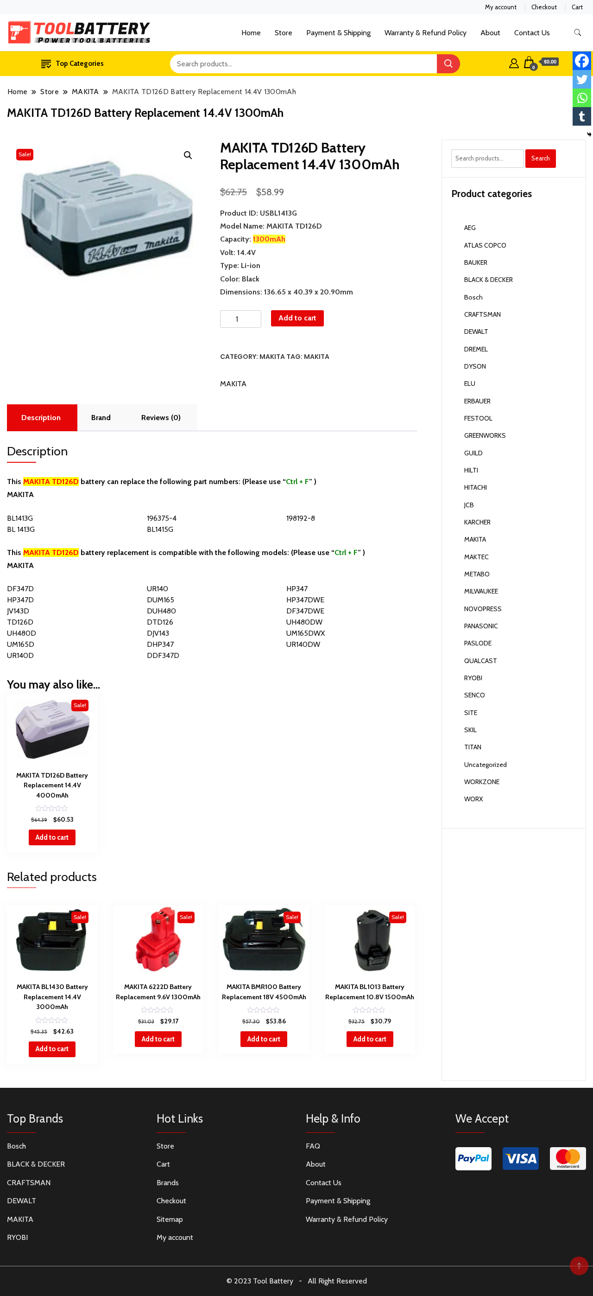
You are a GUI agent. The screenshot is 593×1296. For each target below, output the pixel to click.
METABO (477, 574)
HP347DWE (305, 599)
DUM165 (160, 599)
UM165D (20, 644)
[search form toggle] (577, 32)
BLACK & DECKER (488, 279)
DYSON (475, 366)
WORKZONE (481, 782)
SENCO (474, 695)
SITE (470, 713)
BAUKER (475, 262)
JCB (469, 505)
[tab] (41, 417)
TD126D (20, 622)
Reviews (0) (161, 417)
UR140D (20, 655)
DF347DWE (305, 611)
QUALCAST (480, 661)
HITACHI (475, 487)
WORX (473, 799)
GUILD (473, 453)
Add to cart (297, 317)
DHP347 (160, 644)
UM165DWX (305, 633)
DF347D (20, 588)
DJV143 (158, 633)
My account (501, 7)
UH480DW (304, 622)
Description (41, 417)
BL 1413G (21, 529)
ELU (469, 383)
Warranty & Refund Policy (426, 32)
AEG (470, 227)
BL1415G (160, 529)
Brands (168, 1182)
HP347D (20, 599)
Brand (101, 417)
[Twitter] (582, 79)
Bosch (473, 297)
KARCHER (477, 522)
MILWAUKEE (481, 591)
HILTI (471, 470)
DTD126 (160, 622)
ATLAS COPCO (485, 245)
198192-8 (300, 518)
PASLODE (478, 643)
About (490, 32)
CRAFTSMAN (482, 314)
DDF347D (163, 655)
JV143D (18, 611)
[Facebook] (582, 60)
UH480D (21, 633)
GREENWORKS (485, 435)
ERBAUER (477, 401)
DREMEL (476, 349)
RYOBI (473, 678)
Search (540, 158)
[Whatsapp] (582, 98)
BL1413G (20, 518)
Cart (577, 7)
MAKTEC (476, 557)
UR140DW (303, 644)
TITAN (472, 747)
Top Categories (80, 63)
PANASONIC (481, 626)
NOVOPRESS (483, 609)
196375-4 (162, 518)
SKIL (470, 730)
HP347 (297, 588)
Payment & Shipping (338, 32)
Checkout (544, 7)
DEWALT (476, 331)
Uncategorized (485, 764)
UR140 (157, 588)
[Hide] (589, 134)
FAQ (313, 1146)
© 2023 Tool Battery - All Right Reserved (297, 1281)
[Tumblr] (582, 116)
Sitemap (170, 1219)
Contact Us (532, 32)
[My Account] (514, 62)
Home (251, 32)
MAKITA (272, 356)
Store (283, 32)
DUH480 (161, 611)
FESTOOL (478, 418)
